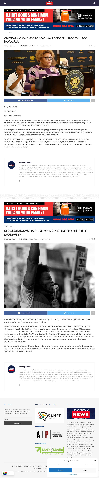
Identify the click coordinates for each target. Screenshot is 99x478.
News (10, 226)
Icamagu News (10, 46)
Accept (60, 470)
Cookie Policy (73, 474)
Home (5, 32)
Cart (13, 466)
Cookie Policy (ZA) (30, 466)
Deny (84, 470)
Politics (11, 32)
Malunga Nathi (38, 468)
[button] (95, 461)
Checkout (19, 466)
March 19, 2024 (23, 46)
